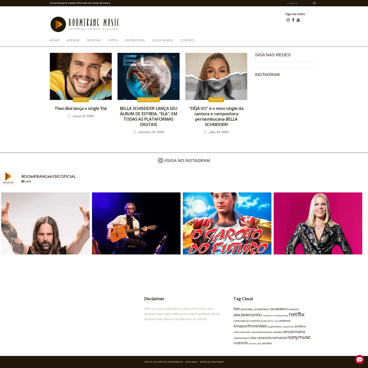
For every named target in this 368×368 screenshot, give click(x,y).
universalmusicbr (242, 332)
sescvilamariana (281, 315)
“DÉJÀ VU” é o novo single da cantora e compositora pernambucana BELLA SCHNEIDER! (216, 116)
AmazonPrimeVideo (250, 326)
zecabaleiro (279, 309)
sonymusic (299, 337)
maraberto (268, 315)
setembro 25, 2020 (150, 132)
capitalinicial (288, 326)
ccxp (276, 320)
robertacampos (241, 338)
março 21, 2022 (83, 116)
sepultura (278, 332)
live (236, 308)
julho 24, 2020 (218, 132)
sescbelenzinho (247, 314)
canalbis (267, 343)
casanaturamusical (272, 337)
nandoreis (285, 320)
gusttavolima (267, 320)
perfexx (252, 343)
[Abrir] (45, 236)
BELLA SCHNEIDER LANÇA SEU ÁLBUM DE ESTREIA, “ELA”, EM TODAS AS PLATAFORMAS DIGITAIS (148, 116)
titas (253, 338)
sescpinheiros (261, 309)
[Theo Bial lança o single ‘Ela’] (81, 76)
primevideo (247, 309)
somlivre (300, 326)
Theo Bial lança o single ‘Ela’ (81, 108)
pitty (259, 343)
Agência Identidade (212, 362)
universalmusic (241, 320)
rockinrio (240, 342)
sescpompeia (294, 331)
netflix (296, 314)
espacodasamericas (262, 332)
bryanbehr (255, 320)
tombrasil (293, 309)
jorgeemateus (275, 326)
